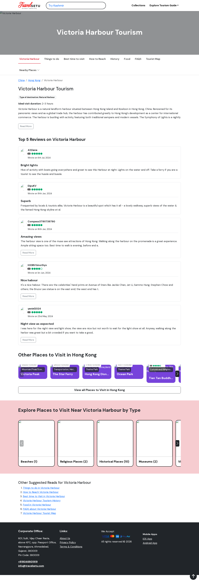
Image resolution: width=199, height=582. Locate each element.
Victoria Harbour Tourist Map (39, 513)
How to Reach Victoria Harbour (41, 492)
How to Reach (97, 59)
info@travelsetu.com (31, 565)
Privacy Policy (68, 542)
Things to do (51, 59)
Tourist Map (153, 59)
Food (127, 59)
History (114, 59)
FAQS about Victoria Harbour (39, 509)
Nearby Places (28, 70)
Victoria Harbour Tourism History (41, 500)
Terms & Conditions (71, 546)
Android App (150, 543)
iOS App (147, 538)
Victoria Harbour (29, 59)
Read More (26, 126)
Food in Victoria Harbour (37, 504)
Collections (138, 5)
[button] (177, 374)
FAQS (138, 59)
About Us (65, 538)
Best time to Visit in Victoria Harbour (44, 496)
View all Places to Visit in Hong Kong (99, 390)
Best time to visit (74, 59)
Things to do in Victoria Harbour (41, 487)
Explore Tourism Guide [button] (163, 5)
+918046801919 (28, 561)
